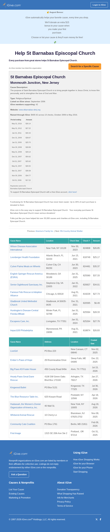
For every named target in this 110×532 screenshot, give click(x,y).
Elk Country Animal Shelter (71, 231)
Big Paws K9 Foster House (23, 369)
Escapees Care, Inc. (20, 321)
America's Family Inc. (45, 231)
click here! (72, 192)
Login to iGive (99, 5)
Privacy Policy (64, 502)
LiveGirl (14, 351)
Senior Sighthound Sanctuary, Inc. (26, 285)
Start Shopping (80, 472)
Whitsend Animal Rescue (22, 415)
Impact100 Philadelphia (21, 330)
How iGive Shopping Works (86, 459)
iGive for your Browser (83, 463)
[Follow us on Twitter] (97, 519)
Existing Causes (16, 494)
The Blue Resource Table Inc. (24, 397)
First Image (15, 433)
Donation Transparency (68, 489)
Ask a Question (19, 474)
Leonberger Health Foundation (25, 257)
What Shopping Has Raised (70, 494)
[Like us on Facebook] (100, 519)
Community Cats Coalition (22, 424)
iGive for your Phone (83, 467)
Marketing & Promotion (20, 498)
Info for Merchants (65, 498)
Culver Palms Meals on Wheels (25, 266)
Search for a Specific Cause (85, 66)
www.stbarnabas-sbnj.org (29, 110)
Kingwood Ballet (18, 387)
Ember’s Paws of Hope (21, 360)
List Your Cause (16, 489)
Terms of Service (65, 506)
